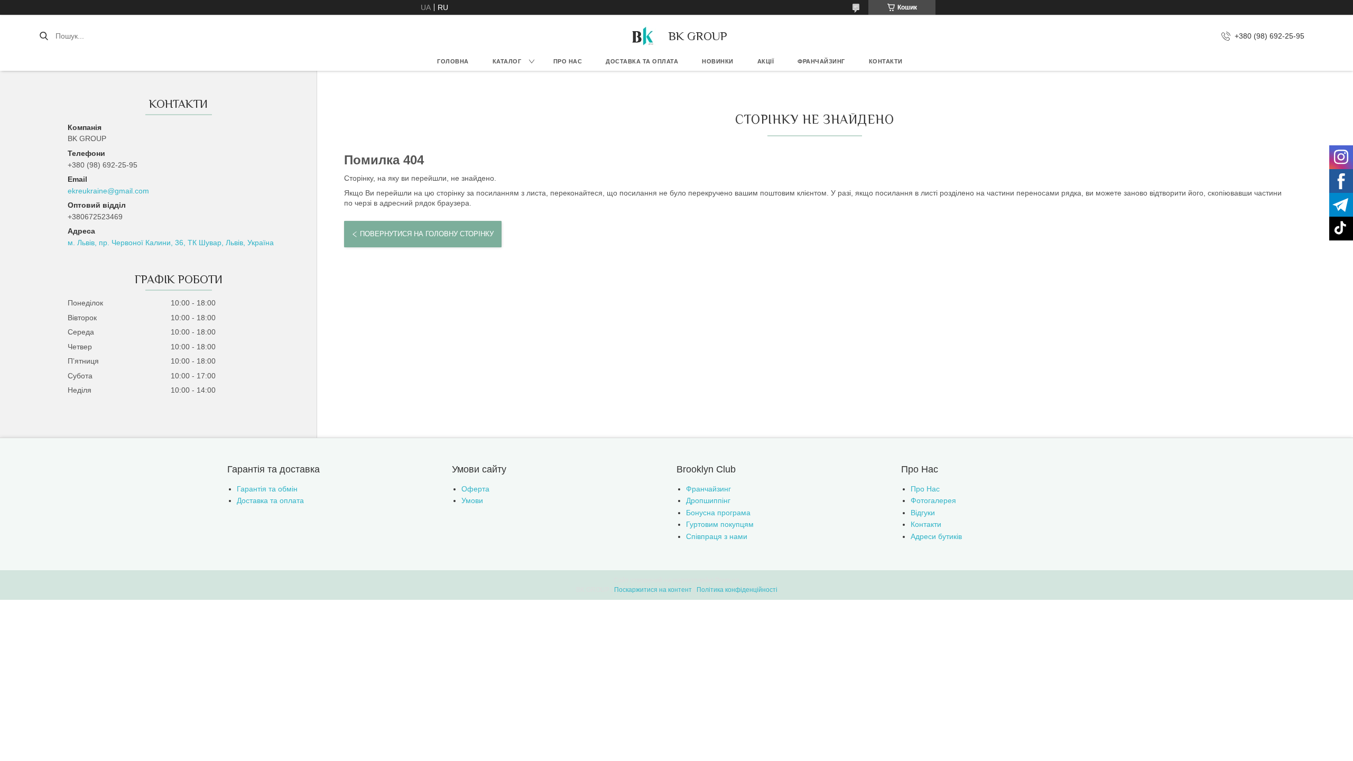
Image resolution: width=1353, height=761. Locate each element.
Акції (765, 61)
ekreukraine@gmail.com (108, 191)
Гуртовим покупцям (720, 524)
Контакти (886, 61)
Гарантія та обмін (267, 489)
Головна (453, 61)
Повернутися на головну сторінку (427, 234)
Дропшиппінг (708, 500)
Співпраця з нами (716, 536)
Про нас (567, 61)
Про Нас (925, 489)
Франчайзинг (821, 61)
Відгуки (923, 512)
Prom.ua (727, 580)
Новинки (718, 61)
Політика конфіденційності (737, 589)
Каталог (507, 61)
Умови (472, 500)
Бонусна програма (718, 512)
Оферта (475, 489)
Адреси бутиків (936, 536)
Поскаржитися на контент (653, 589)
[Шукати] (43, 36)
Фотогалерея (933, 500)
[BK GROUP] (642, 36)
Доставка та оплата (642, 61)
